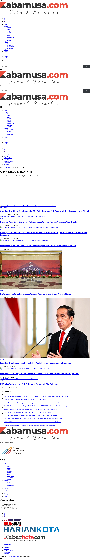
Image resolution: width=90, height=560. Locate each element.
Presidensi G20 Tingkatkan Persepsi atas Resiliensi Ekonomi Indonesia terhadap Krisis (39, 373)
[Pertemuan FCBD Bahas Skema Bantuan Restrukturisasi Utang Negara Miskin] (31, 288)
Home (5, 24)
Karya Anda (7, 162)
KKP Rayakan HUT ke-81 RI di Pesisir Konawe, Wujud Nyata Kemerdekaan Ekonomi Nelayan (30, 415)
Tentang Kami (7, 154)
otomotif (6, 56)
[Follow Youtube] (4, 21)
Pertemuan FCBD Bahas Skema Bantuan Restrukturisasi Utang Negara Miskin (35, 294)
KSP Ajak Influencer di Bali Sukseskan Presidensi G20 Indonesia (29, 384)
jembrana (9, 35)
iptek (5, 54)
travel (5, 58)
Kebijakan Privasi (8, 161)
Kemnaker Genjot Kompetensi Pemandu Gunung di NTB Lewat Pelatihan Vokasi (26, 399)
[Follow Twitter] (4, 18)
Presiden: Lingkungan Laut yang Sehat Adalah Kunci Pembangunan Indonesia (35, 363)
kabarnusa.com (9, 167)
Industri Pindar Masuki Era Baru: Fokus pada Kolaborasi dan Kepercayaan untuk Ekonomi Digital (31, 409)
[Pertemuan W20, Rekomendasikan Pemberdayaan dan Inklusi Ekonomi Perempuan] (24, 240)
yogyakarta (10, 43)
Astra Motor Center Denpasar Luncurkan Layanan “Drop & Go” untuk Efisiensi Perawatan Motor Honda (33, 418)
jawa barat (10, 48)
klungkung (10, 38)
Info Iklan (6, 164)
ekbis (5, 53)
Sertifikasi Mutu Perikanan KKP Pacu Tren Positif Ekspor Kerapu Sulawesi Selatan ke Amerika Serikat (32, 422)
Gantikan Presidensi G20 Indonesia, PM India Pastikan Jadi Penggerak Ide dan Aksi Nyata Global (44, 211)
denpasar (9, 27)
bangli (8, 31)
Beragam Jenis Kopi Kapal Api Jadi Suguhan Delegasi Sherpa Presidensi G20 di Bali (38, 222)
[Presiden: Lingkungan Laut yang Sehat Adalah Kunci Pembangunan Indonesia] (45, 357)
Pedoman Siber (8, 158)
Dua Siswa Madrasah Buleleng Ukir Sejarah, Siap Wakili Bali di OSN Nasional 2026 (27, 412)
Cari (1, 63)
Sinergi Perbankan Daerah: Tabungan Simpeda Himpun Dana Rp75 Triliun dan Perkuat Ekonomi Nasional (33, 403)
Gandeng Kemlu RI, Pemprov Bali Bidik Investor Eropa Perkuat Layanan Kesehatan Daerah (29, 425)
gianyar (9, 34)
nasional (6, 50)
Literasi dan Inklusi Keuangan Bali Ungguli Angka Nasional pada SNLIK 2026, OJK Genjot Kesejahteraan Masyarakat (37, 406)
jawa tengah (10, 46)
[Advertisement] (45, 190)
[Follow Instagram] (4, 20)
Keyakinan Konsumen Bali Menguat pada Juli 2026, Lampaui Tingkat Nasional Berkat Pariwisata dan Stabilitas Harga (36, 396)
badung (9, 29)
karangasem (10, 37)
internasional (7, 51)
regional (6, 42)
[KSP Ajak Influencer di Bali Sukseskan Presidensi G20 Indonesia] (19, 379)
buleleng (9, 32)
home (5, 463)
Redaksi (6, 156)
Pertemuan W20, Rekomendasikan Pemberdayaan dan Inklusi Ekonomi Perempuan (38, 245)
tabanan (9, 40)
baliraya (6, 26)
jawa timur (10, 45)
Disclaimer (6, 159)
